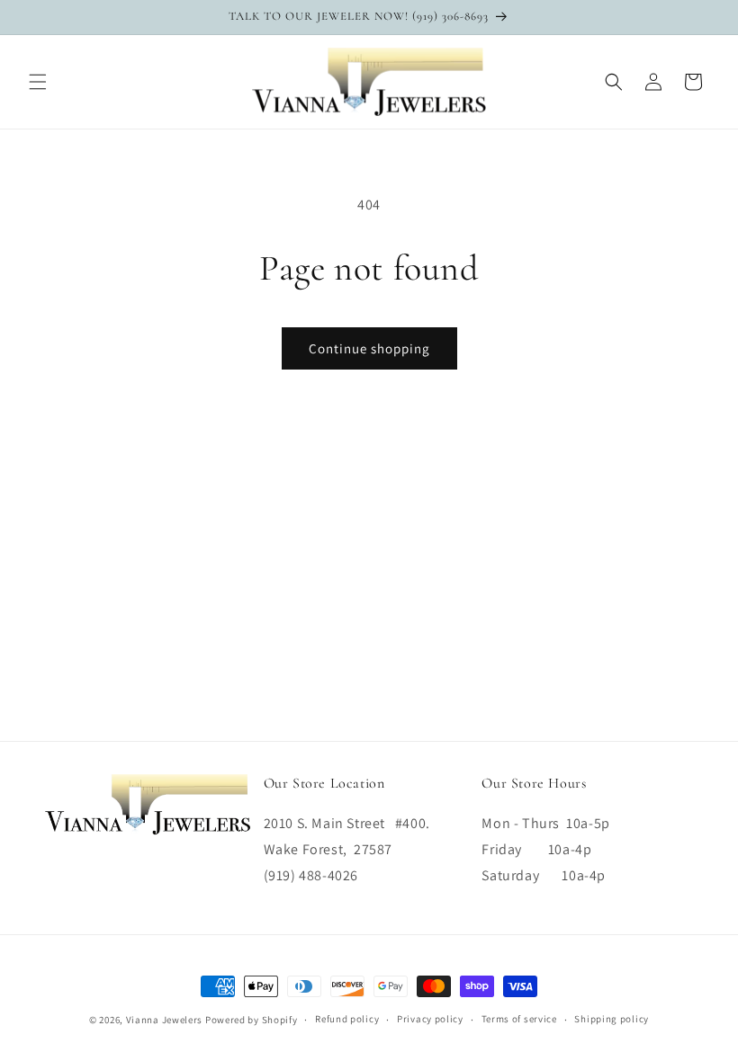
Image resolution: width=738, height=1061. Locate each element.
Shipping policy (611, 1018)
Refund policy (347, 1018)
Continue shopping (369, 348)
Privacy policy (430, 1018)
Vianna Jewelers (164, 1019)
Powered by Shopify (251, 1019)
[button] (38, 82)
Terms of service (519, 1018)
